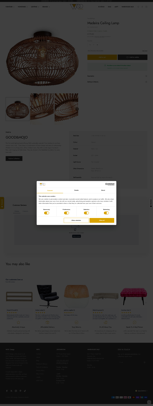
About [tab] (103, 190)
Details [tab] (76, 190)
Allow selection (76, 220)
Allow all (101, 220)
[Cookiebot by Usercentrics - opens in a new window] (106, 184)
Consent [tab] (50, 190)
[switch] (66, 213)
